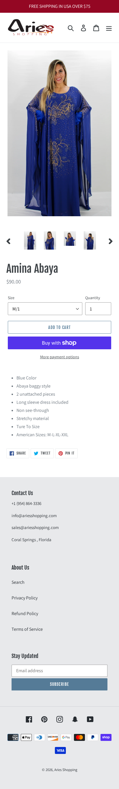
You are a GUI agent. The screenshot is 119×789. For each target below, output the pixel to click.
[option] (30, 240)
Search (18, 582)
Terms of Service (27, 629)
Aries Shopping (65, 769)
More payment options (59, 356)
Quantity (92, 297)
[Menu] (109, 27)
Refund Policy (25, 613)
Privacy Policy (25, 598)
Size (11, 297)
